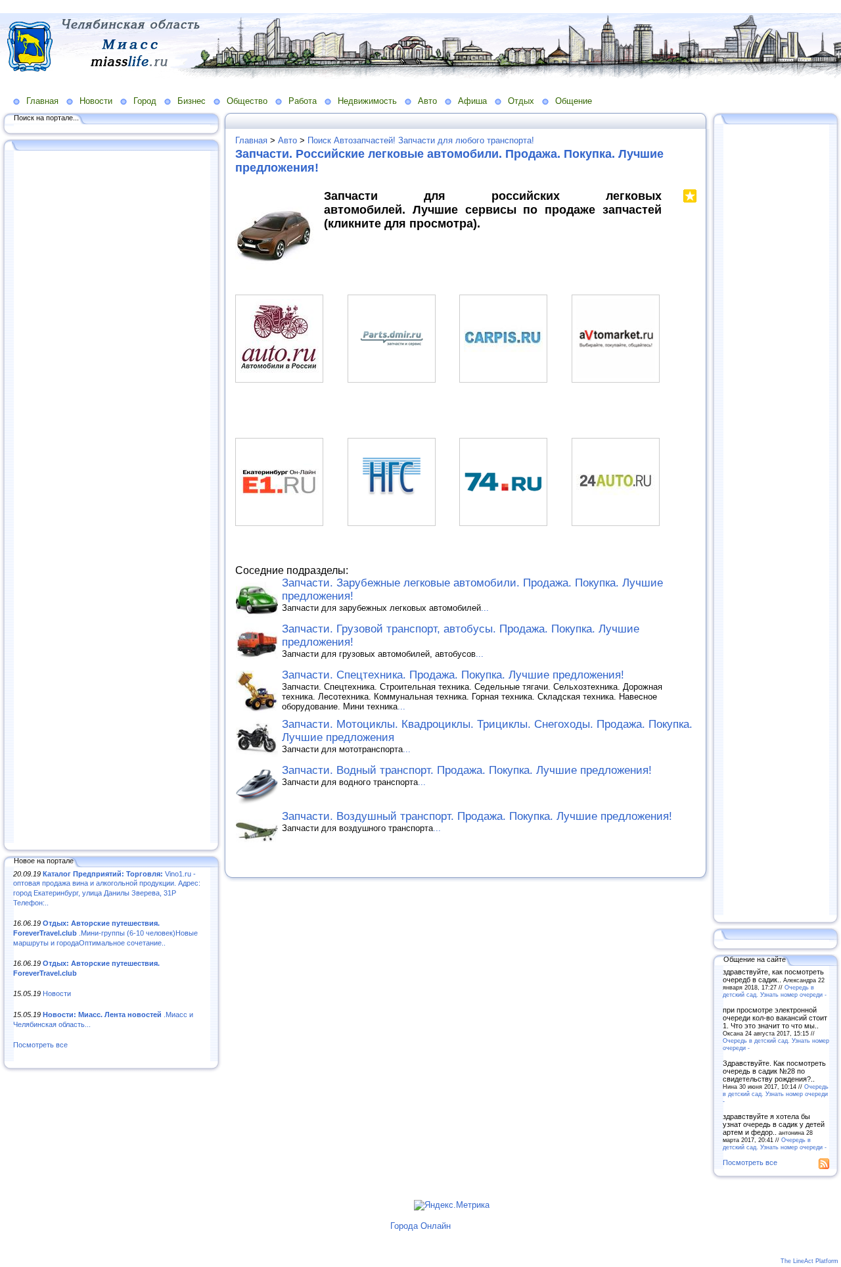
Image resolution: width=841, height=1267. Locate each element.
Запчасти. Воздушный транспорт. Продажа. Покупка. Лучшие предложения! (477, 816)
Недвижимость (367, 101)
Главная (42, 101)
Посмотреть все (40, 1045)
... (485, 608)
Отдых (521, 101)
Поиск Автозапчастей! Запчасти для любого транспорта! (420, 140)
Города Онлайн (420, 1226)
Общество (247, 101)
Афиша (472, 101)
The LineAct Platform (809, 1261)
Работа (302, 101)
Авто (427, 101)
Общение (573, 101)
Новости (96, 101)
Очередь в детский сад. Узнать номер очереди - (775, 991)
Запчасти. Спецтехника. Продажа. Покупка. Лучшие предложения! (453, 675)
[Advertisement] (111, 498)
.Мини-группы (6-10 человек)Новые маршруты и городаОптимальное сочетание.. (105, 932)
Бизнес (191, 101)
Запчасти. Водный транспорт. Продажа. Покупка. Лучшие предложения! (467, 770)
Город (144, 101)
